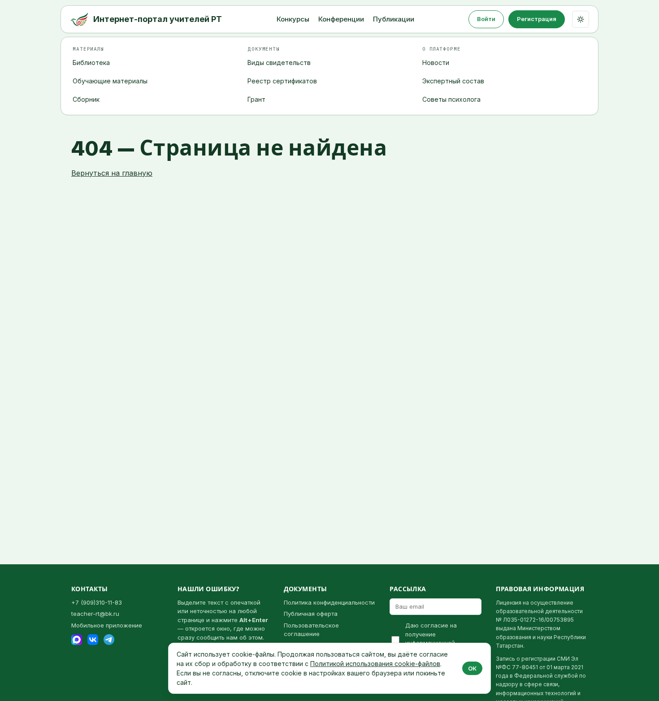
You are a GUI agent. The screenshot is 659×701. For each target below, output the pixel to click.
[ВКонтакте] (92, 639)
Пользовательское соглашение (311, 630)
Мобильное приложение (106, 625)
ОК (472, 668)
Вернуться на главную (111, 173)
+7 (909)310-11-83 (96, 602)
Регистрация (536, 18)
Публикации (393, 19)
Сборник (86, 99)
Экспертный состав (453, 81)
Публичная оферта (311, 613)
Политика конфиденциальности (329, 602)
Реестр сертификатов (282, 81)
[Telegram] (109, 639)
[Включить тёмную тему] (580, 19)
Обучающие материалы (110, 81)
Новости (435, 62)
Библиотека (91, 62)
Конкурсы (293, 19)
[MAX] (76, 639)
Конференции (341, 19)
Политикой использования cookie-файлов (375, 663)
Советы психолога (451, 99)
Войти (486, 18)
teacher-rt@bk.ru (95, 613)
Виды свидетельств (279, 62)
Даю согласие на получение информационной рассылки (431, 638)
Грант (256, 99)
